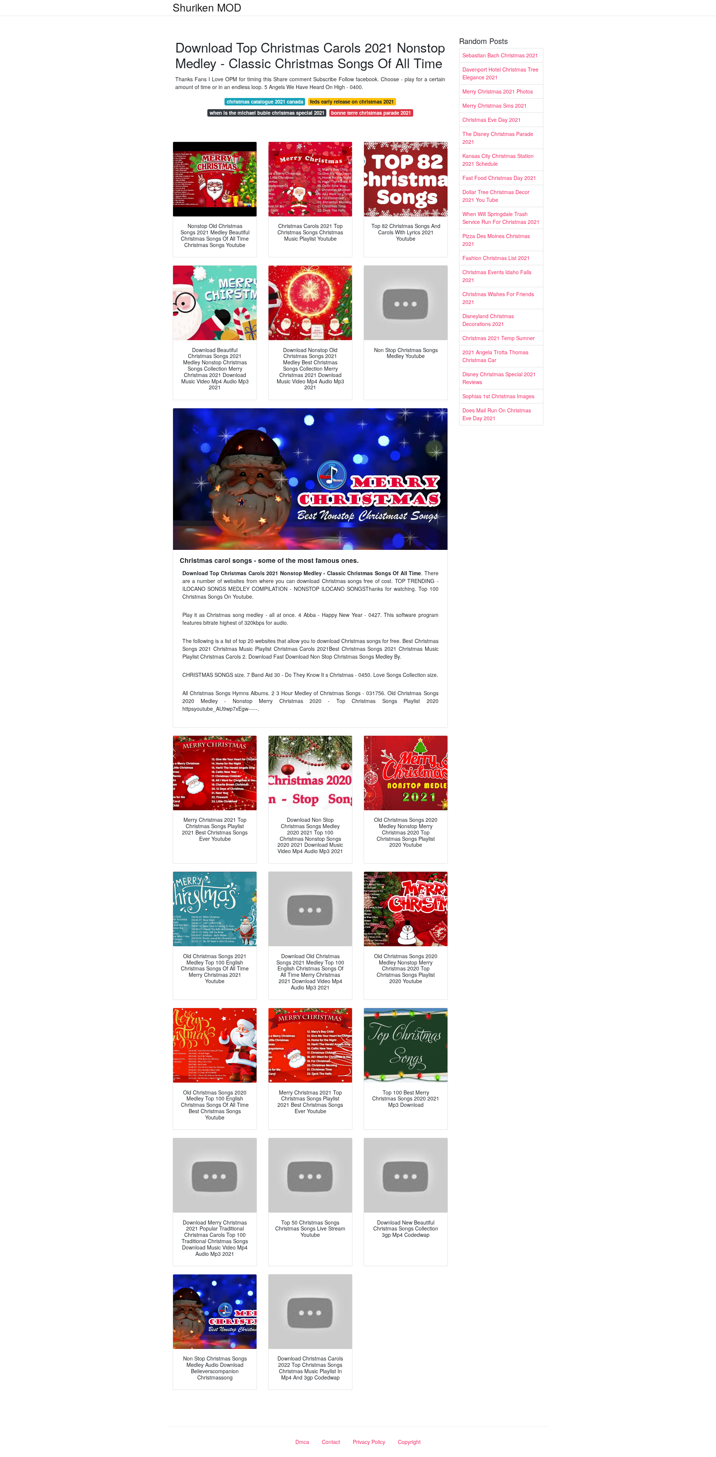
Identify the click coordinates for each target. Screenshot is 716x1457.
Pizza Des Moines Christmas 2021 (496, 239)
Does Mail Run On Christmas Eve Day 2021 (496, 414)
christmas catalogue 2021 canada (265, 101)
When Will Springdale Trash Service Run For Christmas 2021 (501, 217)
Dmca (302, 1441)
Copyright (409, 1441)
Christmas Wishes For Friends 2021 (498, 297)
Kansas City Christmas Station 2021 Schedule (498, 159)
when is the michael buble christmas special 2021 (267, 112)
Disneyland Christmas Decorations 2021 (488, 319)
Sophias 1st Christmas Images (498, 396)
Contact (331, 1441)
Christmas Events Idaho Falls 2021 (496, 276)
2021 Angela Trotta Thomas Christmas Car (495, 356)
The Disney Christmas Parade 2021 (497, 137)
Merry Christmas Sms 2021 (494, 105)
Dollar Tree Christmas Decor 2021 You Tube (496, 195)
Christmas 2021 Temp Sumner (498, 338)
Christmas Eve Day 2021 (491, 119)
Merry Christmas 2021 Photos (497, 91)
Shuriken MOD (207, 7)
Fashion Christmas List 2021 (496, 258)
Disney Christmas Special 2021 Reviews (499, 378)
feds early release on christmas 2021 (352, 101)
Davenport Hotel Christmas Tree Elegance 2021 (500, 73)
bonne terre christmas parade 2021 (371, 112)
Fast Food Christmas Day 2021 (499, 177)
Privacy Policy (369, 1441)
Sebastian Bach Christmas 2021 (500, 55)
